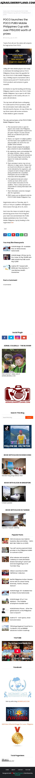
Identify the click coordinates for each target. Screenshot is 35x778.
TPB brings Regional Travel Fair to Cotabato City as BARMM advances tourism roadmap (21, 628)
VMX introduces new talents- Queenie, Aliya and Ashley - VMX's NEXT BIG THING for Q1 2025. (21, 541)
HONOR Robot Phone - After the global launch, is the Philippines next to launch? (21, 611)
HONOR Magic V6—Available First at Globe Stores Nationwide (20, 249)
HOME (7, 769)
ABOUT (13, 769)
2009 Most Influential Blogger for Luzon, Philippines (17, 724)
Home (5, 11)
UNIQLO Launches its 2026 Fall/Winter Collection (18, 572)
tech (9, 11)
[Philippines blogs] (17, 746)
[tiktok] (30, 337)
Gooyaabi (17, 775)
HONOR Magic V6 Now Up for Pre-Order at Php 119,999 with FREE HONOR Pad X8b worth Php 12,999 (21, 258)
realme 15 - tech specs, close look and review (20, 619)
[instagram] (17, 337)
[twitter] (11, 337)
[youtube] (24, 337)
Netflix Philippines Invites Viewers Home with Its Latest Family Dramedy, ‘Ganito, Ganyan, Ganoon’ (21, 582)
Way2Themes (19, 773)
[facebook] (4, 337)
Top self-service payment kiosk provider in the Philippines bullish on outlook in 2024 (21, 550)
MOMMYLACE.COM (23, 701)
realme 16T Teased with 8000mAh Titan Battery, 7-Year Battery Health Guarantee (20, 269)
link (12, 222)
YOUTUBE (27, 769)
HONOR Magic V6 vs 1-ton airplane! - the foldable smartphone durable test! (19, 601)
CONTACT (20, 769)
